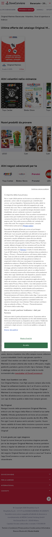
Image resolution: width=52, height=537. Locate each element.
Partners (23, 250)
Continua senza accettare (40, 189)
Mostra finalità (26, 338)
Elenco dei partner (11, 330)
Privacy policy (28, 226)
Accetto (26, 345)
